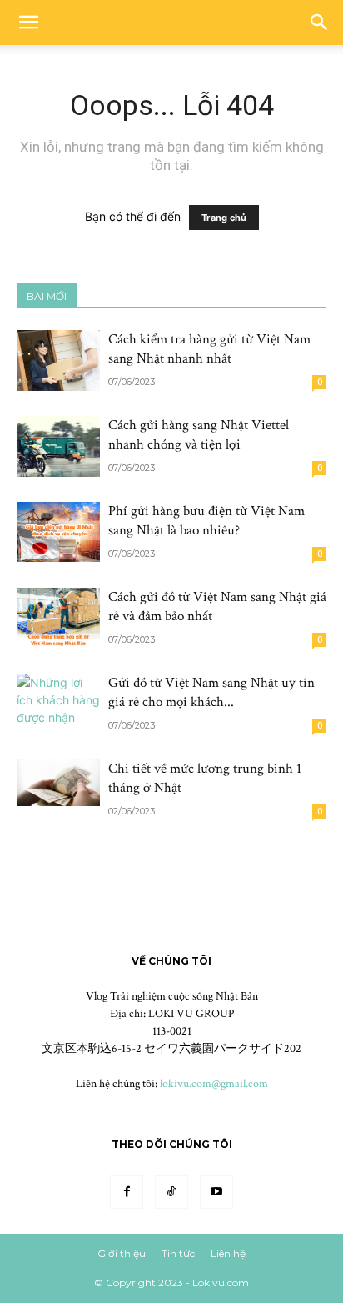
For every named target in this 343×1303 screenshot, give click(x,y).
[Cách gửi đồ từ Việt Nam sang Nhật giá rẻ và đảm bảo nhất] (58, 618)
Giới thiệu (121, 1253)
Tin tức (178, 1253)
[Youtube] (216, 1192)
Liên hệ (228, 1253)
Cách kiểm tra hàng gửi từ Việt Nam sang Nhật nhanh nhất (209, 349)
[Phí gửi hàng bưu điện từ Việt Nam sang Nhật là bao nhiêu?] (58, 532)
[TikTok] (171, 1192)
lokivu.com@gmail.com (214, 1083)
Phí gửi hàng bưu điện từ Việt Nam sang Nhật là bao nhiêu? (206, 520)
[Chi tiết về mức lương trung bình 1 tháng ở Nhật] (58, 782)
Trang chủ (223, 217)
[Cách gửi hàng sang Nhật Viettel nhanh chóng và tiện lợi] (58, 446)
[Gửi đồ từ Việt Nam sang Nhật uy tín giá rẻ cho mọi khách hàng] (58, 704)
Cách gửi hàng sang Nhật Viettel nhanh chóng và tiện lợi (198, 435)
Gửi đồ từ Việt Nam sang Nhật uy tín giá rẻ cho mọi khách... (211, 692)
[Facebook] (126, 1192)
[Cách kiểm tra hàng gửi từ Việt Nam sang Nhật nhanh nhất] (58, 360)
